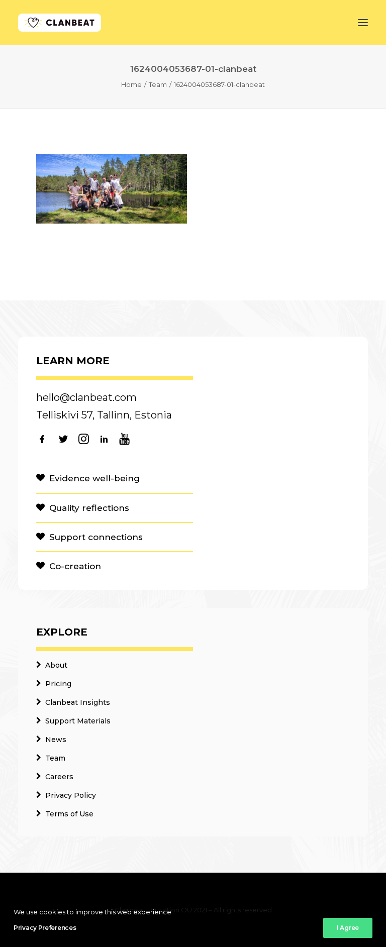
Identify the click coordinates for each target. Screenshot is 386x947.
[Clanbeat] (59, 23)
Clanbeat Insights (77, 702)
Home (131, 84)
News (55, 739)
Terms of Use (69, 813)
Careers (59, 776)
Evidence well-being (94, 478)
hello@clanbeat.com (86, 397)
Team (158, 84)
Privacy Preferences (45, 927)
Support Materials (78, 720)
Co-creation (75, 566)
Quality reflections (89, 508)
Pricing (58, 683)
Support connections (96, 537)
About (56, 665)
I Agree (348, 927)
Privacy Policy (70, 795)
